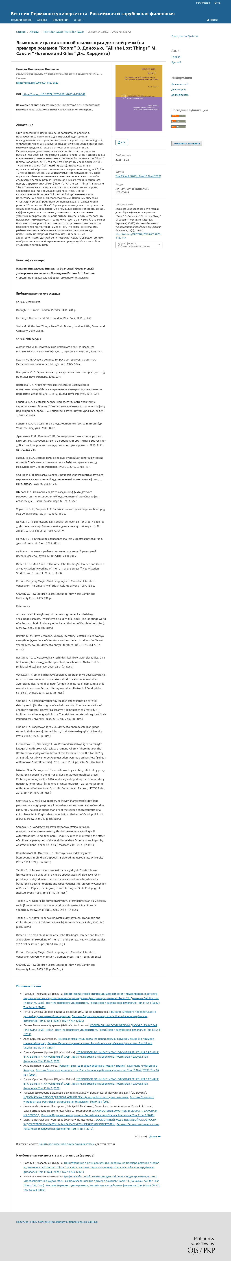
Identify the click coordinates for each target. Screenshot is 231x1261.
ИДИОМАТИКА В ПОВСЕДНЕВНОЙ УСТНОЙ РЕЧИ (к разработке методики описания (75, 1097)
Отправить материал (187, 143)
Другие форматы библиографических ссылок (134, 245)
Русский (176, 62)
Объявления (60, 19)
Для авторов (178, 89)
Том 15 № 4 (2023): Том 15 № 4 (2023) (63, 31)
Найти (213, 19)
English (175, 57)
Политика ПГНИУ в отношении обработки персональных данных (56, 1222)
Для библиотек (180, 94)
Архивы (42, 19)
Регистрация (203, 2)
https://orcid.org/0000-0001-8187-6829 (37, 82)
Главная (20, 31)
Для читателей (179, 84)
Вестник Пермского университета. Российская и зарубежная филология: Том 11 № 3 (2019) (97, 1115)
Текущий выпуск (21, 19)
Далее (153, 1136)
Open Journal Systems (184, 36)
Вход (217, 2)
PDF (123, 142)
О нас (78, 19)
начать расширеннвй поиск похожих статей (66, 1144)
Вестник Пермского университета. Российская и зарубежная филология (93, 13)
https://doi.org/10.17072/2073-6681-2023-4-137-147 (54, 94)
